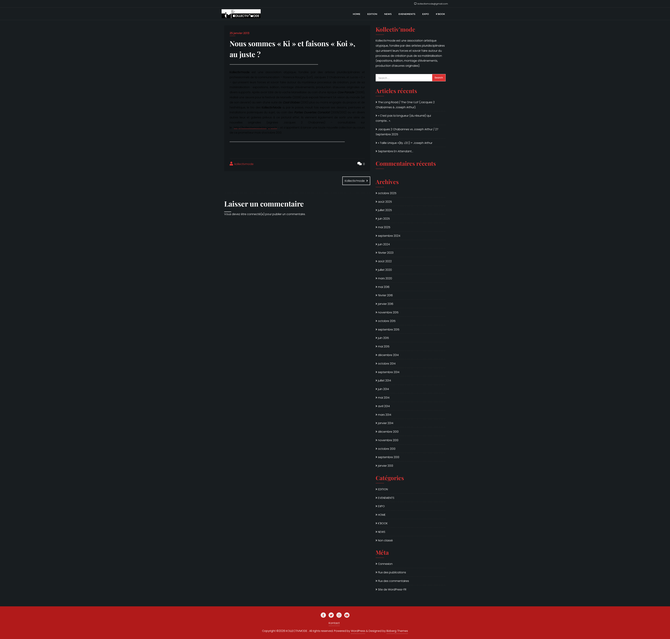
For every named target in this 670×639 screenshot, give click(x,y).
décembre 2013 (388, 432)
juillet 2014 (384, 381)
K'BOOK (383, 523)
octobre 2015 (387, 321)
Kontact (334, 623)
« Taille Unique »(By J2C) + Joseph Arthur (405, 143)
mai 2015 (383, 346)
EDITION (383, 489)
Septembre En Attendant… (395, 151)
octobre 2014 (387, 364)
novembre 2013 (388, 440)
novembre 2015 (388, 312)
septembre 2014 (388, 372)
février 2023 (385, 253)
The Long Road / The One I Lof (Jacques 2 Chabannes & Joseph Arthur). (405, 104)
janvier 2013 (385, 466)
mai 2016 (383, 287)
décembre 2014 (388, 355)
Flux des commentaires (393, 581)
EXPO (381, 506)
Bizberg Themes (397, 631)
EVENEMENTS (386, 498)
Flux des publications (392, 572)
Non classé (385, 540)
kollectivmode (244, 164)
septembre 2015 (388, 330)
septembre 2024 (389, 236)
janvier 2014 (385, 423)
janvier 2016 (385, 304)
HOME (382, 515)
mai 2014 (383, 398)
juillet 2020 (385, 270)
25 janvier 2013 (239, 33)
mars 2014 (384, 415)
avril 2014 (384, 406)
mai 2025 (384, 227)
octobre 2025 (387, 193)
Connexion (385, 564)
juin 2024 (384, 244)
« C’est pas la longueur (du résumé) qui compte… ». (403, 118)
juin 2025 (384, 219)
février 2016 (385, 295)
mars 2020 (385, 278)
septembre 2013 (388, 457)
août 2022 (385, 261)
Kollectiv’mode (355, 181)
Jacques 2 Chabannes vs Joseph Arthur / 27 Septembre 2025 (407, 131)
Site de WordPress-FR (392, 589)
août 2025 (385, 202)
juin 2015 (383, 338)
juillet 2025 (385, 210)
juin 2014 (383, 389)
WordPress (358, 631)
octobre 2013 (386, 449)
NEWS (381, 532)
